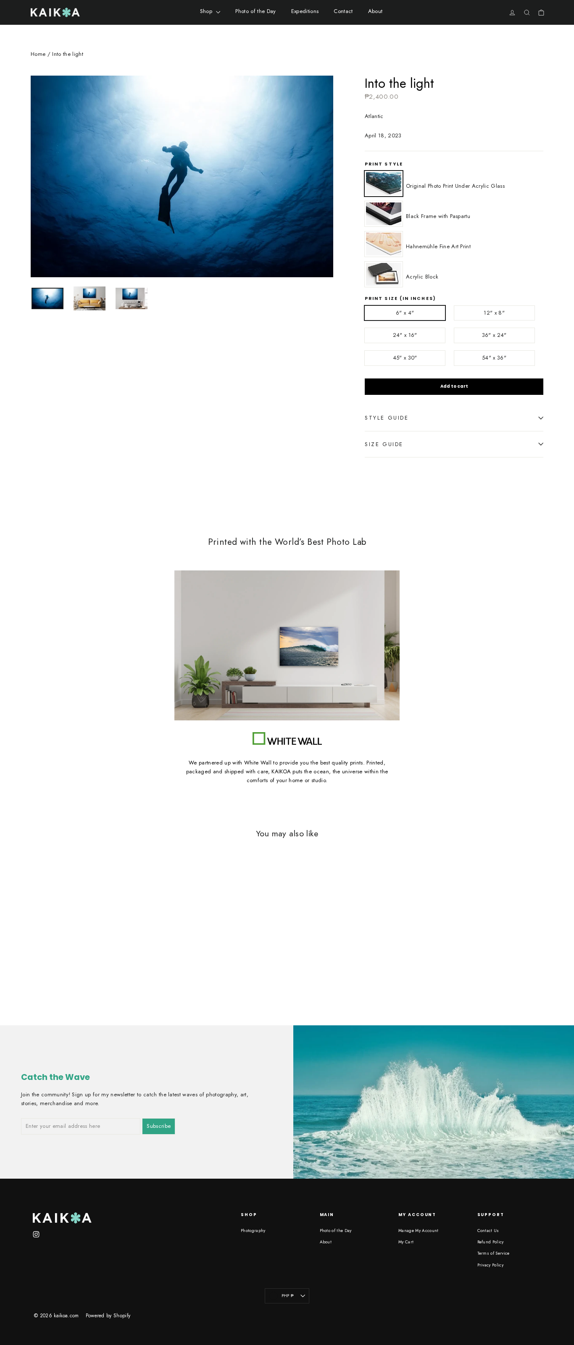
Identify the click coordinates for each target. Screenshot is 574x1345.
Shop (207, 11)
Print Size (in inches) (400, 298)
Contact (343, 11)
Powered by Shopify (108, 1315)
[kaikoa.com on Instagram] (36, 1233)
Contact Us (488, 1230)
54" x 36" (494, 358)
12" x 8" (494, 313)
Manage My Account (418, 1230)
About (375, 11)
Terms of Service (493, 1253)
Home (38, 54)
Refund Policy (490, 1242)
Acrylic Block (384, 274)
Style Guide (387, 418)
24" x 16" (405, 335)
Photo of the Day (255, 11)
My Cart (405, 1242)
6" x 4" (405, 313)
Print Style (384, 164)
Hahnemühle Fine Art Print (384, 244)
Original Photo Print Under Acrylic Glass (384, 183)
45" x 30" (405, 358)
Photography (253, 1230)
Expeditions (305, 11)
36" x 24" (494, 335)
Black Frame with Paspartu (384, 213)
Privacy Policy (490, 1265)
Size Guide (384, 444)
